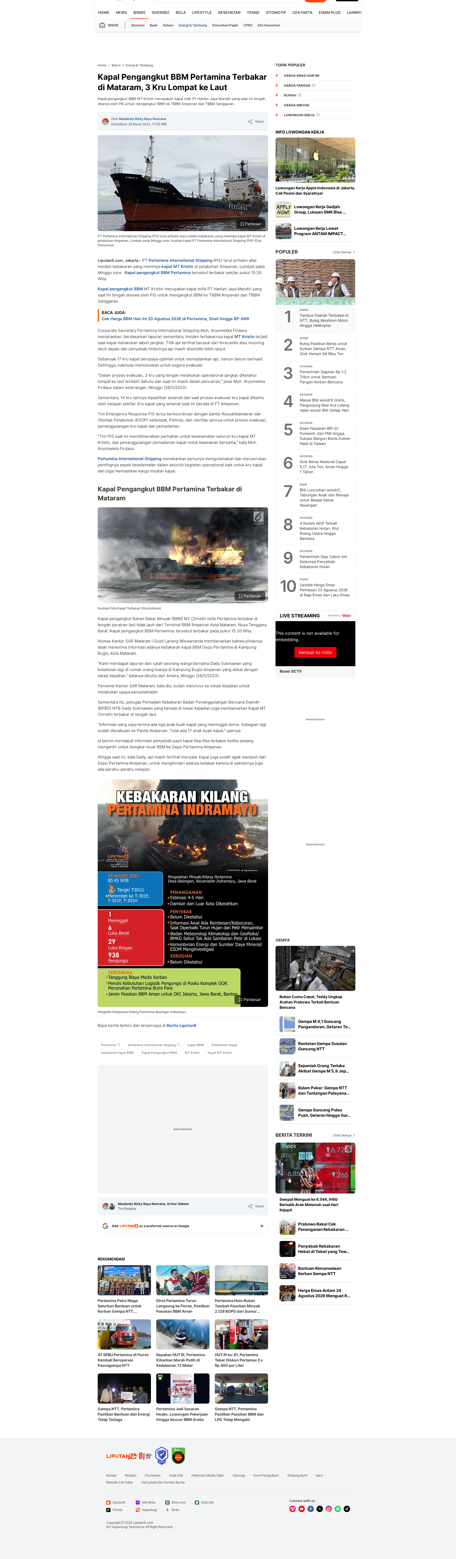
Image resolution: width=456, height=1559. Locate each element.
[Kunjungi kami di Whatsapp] (338, 1509)
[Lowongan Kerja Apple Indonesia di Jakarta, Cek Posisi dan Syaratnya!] (315, 160)
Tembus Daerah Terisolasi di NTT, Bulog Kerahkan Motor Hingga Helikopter (324, 320)
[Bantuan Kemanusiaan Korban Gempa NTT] (287, 1271)
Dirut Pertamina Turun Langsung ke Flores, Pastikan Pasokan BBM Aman (182, 1305)
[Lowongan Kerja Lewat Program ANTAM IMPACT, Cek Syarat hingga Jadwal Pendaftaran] (283, 231)
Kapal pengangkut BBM (147, 272)
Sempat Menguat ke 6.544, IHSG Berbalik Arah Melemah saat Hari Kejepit (309, 1204)
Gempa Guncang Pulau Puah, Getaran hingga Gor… (324, 1112)
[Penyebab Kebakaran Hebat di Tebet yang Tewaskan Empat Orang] (287, 1249)
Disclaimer (153, 1475)
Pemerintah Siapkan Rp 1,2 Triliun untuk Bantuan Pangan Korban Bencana (323, 376)
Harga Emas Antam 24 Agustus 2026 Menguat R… (324, 1293)
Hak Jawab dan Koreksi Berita (163, 1482)
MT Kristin (244, 336)
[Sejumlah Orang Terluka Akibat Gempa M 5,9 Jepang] (287, 1068)
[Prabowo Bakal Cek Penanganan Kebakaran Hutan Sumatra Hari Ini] (287, 1227)
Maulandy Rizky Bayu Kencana (142, 119)
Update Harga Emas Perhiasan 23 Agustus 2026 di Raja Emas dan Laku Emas (325, 589)
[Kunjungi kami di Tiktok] (347, 1509)
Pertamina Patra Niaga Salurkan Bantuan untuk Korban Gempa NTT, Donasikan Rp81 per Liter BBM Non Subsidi (120, 1306)
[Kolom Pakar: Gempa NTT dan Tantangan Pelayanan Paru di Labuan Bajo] (287, 1091)
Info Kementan (269, 25)
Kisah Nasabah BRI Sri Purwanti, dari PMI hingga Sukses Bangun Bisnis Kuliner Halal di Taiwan (325, 436)
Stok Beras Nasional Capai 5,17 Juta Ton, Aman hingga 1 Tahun (324, 466)
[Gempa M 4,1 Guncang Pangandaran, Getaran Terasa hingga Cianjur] (287, 1024)
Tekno (253, 12)
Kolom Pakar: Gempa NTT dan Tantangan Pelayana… (324, 1090)
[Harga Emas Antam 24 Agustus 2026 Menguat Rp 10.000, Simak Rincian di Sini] (287, 1293)
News (121, 12)
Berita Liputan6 (181, 1025)
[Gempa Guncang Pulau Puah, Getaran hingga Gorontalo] (287, 1113)
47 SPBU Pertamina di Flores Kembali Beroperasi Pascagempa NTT (123, 1360)
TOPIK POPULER (290, 65)
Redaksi (130, 1475)
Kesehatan (229, 12)
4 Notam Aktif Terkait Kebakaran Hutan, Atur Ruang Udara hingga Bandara (319, 531)
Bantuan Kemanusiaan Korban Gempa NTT (319, 1271)
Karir (319, 1475)
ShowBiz (160, 12)
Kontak (111, 1475)
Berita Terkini (294, 1135)
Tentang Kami (297, 1475)
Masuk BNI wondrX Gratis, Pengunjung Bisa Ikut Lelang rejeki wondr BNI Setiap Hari (324, 405)
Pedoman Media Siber (207, 1475)
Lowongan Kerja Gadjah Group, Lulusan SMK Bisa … (320, 209)
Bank (154, 25)
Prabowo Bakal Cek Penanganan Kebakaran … (323, 1227)
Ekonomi (138, 25)
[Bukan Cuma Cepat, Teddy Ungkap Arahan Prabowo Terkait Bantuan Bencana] (315, 968)
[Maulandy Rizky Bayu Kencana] (105, 121)
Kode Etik (176, 1475)
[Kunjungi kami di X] (320, 1509)
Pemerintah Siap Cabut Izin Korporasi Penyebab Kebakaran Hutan (323, 561)
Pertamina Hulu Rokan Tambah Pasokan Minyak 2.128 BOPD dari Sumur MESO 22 (237, 1306)
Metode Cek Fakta (119, 1482)
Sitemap (239, 1475)
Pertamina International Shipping (180, 260)
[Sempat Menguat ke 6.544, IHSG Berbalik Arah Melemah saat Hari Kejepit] (315, 1168)
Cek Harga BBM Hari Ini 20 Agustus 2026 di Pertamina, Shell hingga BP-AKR (175, 318)
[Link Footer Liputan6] (129, 1455)
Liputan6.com (143, 1522)
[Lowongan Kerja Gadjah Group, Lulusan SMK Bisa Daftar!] (283, 210)
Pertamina (181, 272)
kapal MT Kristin (177, 266)
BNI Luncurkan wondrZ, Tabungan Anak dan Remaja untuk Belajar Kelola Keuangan (324, 497)
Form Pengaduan (266, 1475)
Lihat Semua (342, 252)
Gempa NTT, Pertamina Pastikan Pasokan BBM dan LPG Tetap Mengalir (239, 1414)
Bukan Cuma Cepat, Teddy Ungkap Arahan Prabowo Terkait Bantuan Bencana (311, 1002)
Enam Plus (329, 12)
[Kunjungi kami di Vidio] (292, 1509)
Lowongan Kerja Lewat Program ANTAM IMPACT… (320, 231)
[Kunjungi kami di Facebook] (310, 1509)
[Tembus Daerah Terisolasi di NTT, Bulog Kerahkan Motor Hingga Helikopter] (316, 282)
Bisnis (139, 12)
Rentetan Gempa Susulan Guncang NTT (322, 1046)
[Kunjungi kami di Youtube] (301, 1509)
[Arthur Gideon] (112, 1206)
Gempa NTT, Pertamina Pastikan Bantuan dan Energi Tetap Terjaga (124, 1414)
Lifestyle (202, 12)
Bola (181, 12)
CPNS (247, 25)
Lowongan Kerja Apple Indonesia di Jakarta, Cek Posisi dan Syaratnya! (315, 190)
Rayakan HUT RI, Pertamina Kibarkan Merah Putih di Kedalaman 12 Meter (180, 1360)
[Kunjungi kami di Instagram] (329, 1509)
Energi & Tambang (193, 25)
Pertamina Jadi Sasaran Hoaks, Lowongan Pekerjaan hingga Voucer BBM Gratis (182, 1414)
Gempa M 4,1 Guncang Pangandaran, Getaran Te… (324, 1024)
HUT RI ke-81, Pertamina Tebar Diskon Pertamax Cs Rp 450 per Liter (239, 1360)
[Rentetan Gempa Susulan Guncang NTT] (287, 1046)
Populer (287, 252)
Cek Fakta (303, 12)
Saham (168, 25)
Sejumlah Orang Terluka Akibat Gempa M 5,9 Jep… (323, 1068)
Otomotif (276, 12)
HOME (103, 12)
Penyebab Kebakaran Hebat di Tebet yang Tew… (324, 1249)
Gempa (283, 940)
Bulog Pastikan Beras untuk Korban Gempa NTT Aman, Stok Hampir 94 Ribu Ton (323, 348)
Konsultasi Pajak (225, 25)
